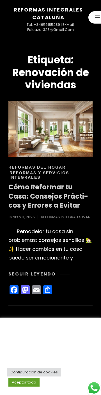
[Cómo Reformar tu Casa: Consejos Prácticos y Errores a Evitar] (50, 129)
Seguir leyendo (39, 273)
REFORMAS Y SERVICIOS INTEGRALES (39, 175)
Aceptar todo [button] (24, 382)
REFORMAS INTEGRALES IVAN (66, 217)
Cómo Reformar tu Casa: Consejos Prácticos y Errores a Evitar (48, 196)
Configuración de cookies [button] (34, 372)
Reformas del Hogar (37, 167)
